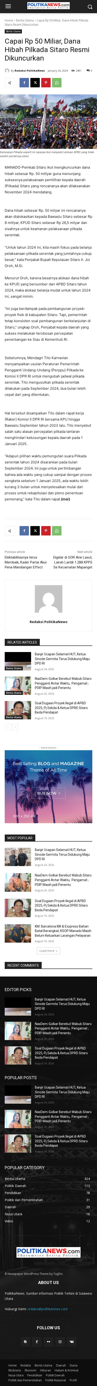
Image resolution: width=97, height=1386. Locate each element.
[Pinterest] (46, 82)
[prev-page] (8, 727)
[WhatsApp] (56, 82)
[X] (35, 82)
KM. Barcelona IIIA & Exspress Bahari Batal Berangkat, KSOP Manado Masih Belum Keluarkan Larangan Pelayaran (63, 930)
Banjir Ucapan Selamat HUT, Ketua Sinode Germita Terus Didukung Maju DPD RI (62, 658)
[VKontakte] (71, 1341)
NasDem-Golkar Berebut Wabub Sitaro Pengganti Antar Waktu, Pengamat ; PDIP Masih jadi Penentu (63, 683)
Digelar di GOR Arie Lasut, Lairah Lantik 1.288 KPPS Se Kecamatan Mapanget (72, 562)
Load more (47, 951)
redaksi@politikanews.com (48, 1309)
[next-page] (15, 727)
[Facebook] (24, 82)
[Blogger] (25, 1341)
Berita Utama (25, 20)
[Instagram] (60, 1341)
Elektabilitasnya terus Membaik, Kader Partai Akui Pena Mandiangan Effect (26, 562)
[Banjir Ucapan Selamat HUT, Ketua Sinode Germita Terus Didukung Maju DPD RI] (18, 661)
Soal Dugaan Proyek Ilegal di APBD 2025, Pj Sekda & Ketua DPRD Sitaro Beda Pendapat (61, 707)
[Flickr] (48, 1341)
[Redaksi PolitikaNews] (8, 70)
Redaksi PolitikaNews (30, 70)
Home (9, 20)
